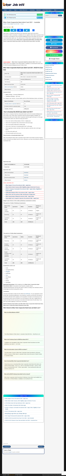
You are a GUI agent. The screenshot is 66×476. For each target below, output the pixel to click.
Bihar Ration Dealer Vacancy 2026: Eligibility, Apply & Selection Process (23, 187)
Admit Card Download (9, 86)
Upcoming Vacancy (50, 75)
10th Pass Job (49, 69)
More (55, 10)
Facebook (54, 47)
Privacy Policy (54, 474)
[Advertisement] (23, 52)
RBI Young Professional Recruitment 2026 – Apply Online (17, 415)
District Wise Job (23, 10)
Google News (55, 59)
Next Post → (41, 446)
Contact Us (49, 474)
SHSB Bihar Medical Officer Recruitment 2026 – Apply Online (20, 192)
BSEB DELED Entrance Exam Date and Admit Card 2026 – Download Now (21, 420)
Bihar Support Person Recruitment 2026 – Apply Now (18, 185)
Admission (38, 10)
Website (25, 180)
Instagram (54, 51)
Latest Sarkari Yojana (47, 10)
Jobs (10, 10)
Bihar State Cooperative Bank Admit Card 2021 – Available (21, 22)
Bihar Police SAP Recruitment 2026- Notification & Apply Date (20, 194)
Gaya (7, 275)
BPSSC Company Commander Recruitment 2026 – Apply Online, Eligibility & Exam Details (53, 100)
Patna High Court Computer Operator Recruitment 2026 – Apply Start (22, 198)
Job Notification (27, 293)
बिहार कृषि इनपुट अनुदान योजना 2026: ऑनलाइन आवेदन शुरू (16, 413)
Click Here (26, 177)
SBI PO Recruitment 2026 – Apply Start (13, 411)
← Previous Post (7, 446)
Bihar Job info (12, 474)
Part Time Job (49, 79)
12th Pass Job (49, 71)
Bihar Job (11, 182)
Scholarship (32, 10)
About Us (44, 474)
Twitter (55, 44)
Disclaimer (59, 474)
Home (5, 10)
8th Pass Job (49, 67)
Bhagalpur (8, 271)
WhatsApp (54, 55)
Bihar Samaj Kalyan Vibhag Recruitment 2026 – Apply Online (20, 196)
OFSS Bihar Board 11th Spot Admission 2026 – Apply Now (17, 403)
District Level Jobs (50, 65)
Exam (15, 10)
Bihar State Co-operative (11, 103)
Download (26, 172)
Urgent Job (49, 77)
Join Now (40, 14)
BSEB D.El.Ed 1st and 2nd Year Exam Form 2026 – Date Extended (19, 418)
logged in (10, 452)
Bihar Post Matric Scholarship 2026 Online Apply (15, 405)
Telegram (55, 40)
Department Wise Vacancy (52, 73)
